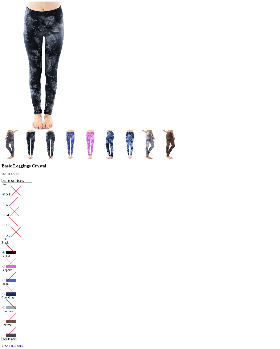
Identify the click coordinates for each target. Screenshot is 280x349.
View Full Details (12, 345)
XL (8, 235)
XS (8, 194)
